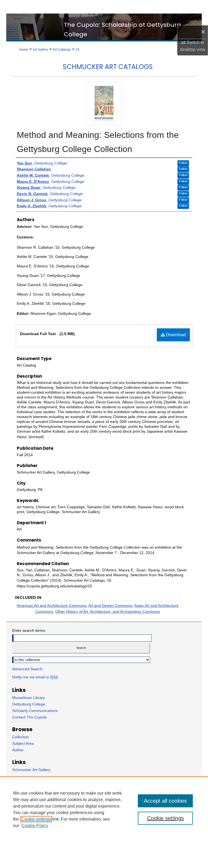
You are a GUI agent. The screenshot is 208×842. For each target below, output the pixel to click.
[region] (104, 809)
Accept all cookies (165, 801)
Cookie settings (36, 819)
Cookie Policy (34, 825)
